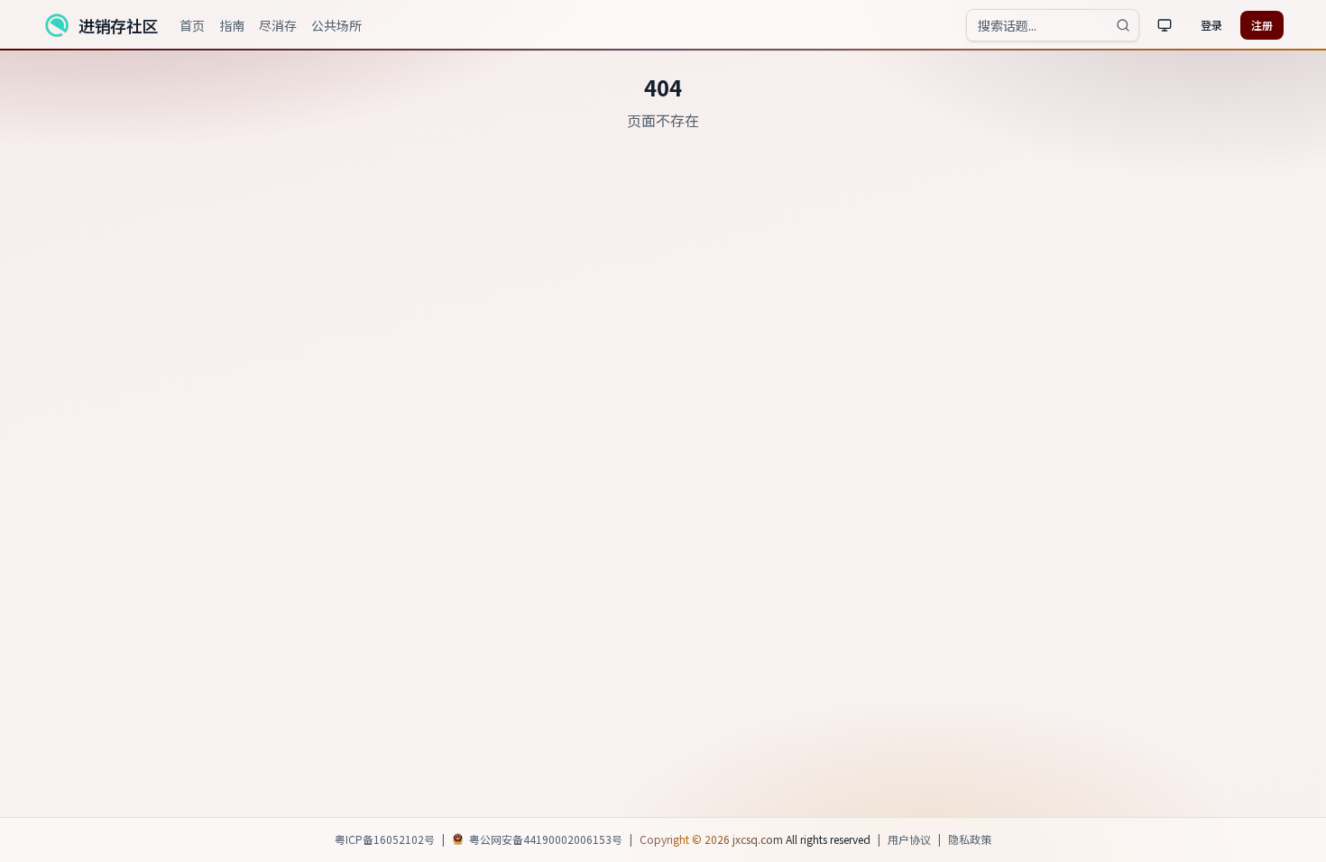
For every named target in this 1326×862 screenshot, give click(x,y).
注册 (1262, 24)
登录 (1211, 24)
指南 (231, 25)
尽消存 (278, 25)
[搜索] (1123, 25)
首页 (192, 25)
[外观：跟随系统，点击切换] (1164, 25)
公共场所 (336, 25)
